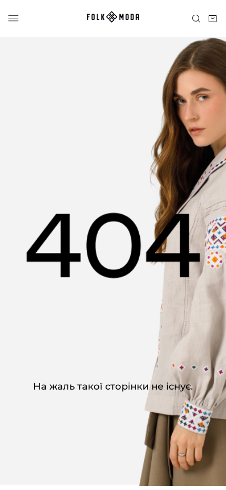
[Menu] (13, 18)
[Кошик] (213, 19)
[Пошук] (196, 19)
